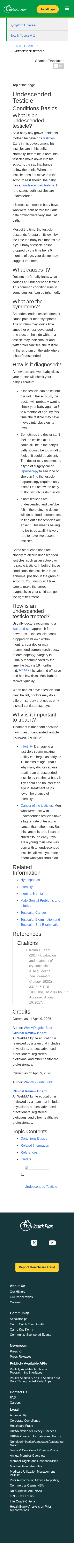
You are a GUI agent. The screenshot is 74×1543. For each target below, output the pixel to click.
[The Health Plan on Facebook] (23, 1243)
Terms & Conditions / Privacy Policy (34, 1450)
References (29, 1152)
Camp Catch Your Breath (27, 1324)
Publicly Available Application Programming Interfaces (29, 1370)
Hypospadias (30, 880)
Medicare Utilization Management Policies (32, 1473)
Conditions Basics (34, 1138)
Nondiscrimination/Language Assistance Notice (37, 1443)
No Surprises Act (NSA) (26, 1490)
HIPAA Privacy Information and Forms (35, 1436)
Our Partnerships (21, 1297)
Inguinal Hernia (32, 893)
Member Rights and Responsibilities (34, 1461)
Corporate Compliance (25, 1420)
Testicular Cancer (33, 912)
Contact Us (18, 1392)
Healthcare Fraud (21, 1425)
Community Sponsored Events (30, 1334)
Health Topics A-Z (22, 35)
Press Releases (20, 1356)
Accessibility (18, 1415)
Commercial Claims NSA (27, 1485)
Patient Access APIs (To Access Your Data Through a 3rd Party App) (35, 1379)
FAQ (13, 1397)
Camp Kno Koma (21, 1329)
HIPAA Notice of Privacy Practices (33, 1431)
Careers (15, 1302)
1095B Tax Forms (22, 1496)
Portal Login (48, 9)
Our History (17, 1291)
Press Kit (16, 1351)
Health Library (23, 46)
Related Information (35, 1145)
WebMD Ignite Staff (38, 1082)
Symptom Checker (22, 25)
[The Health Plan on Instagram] (42, 1243)
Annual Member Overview (27, 1455)
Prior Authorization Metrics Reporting (34, 1480)
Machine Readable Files (26, 1466)
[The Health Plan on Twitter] (34, 1243)
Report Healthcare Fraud (37, 1267)
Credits (26, 1159)
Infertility (27, 887)
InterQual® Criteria (22, 1501)
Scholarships (18, 1319)
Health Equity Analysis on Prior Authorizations (30, 1508)
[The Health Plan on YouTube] (52, 1243)
